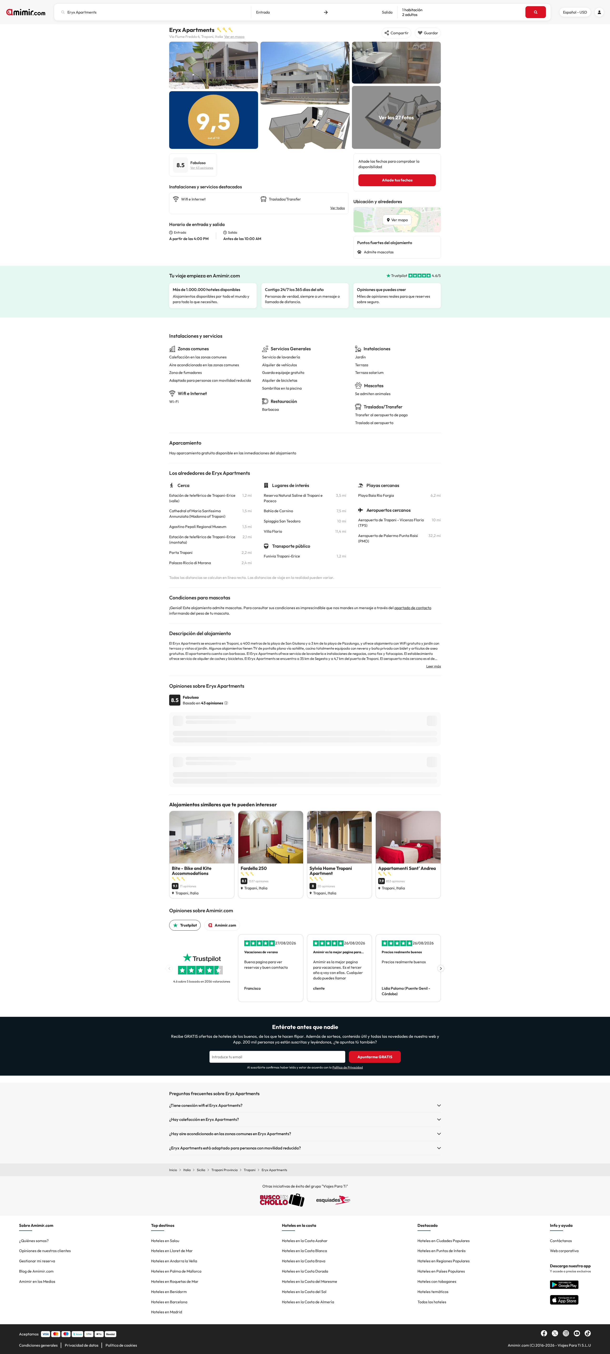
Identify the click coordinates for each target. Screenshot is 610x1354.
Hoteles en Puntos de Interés (441, 1250)
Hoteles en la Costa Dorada (305, 1271)
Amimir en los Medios (37, 1281)
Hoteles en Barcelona (169, 1301)
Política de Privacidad (347, 1067)
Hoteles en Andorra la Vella (174, 1261)
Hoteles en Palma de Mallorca (176, 1271)
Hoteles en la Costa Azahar (305, 1240)
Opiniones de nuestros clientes (45, 1250)
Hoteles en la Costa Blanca (304, 1250)
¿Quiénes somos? (34, 1240)
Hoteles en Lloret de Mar (172, 1250)
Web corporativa (564, 1250)
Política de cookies (121, 1345)
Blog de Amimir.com (36, 1271)
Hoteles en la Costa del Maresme (309, 1281)
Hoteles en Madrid (166, 1311)
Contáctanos (561, 1240)
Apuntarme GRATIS (374, 1056)
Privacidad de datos (81, 1345)
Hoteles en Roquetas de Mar (174, 1281)
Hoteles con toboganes (436, 1281)
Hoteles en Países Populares (441, 1271)
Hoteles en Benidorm (169, 1291)
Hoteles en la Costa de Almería (308, 1301)
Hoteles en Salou (165, 1240)
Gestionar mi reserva (37, 1261)
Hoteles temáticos (432, 1291)
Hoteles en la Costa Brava (303, 1261)
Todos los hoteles (431, 1301)
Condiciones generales (38, 1345)
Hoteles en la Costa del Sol (304, 1291)
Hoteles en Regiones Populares (443, 1261)
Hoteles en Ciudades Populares (443, 1240)
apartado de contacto (412, 607)
